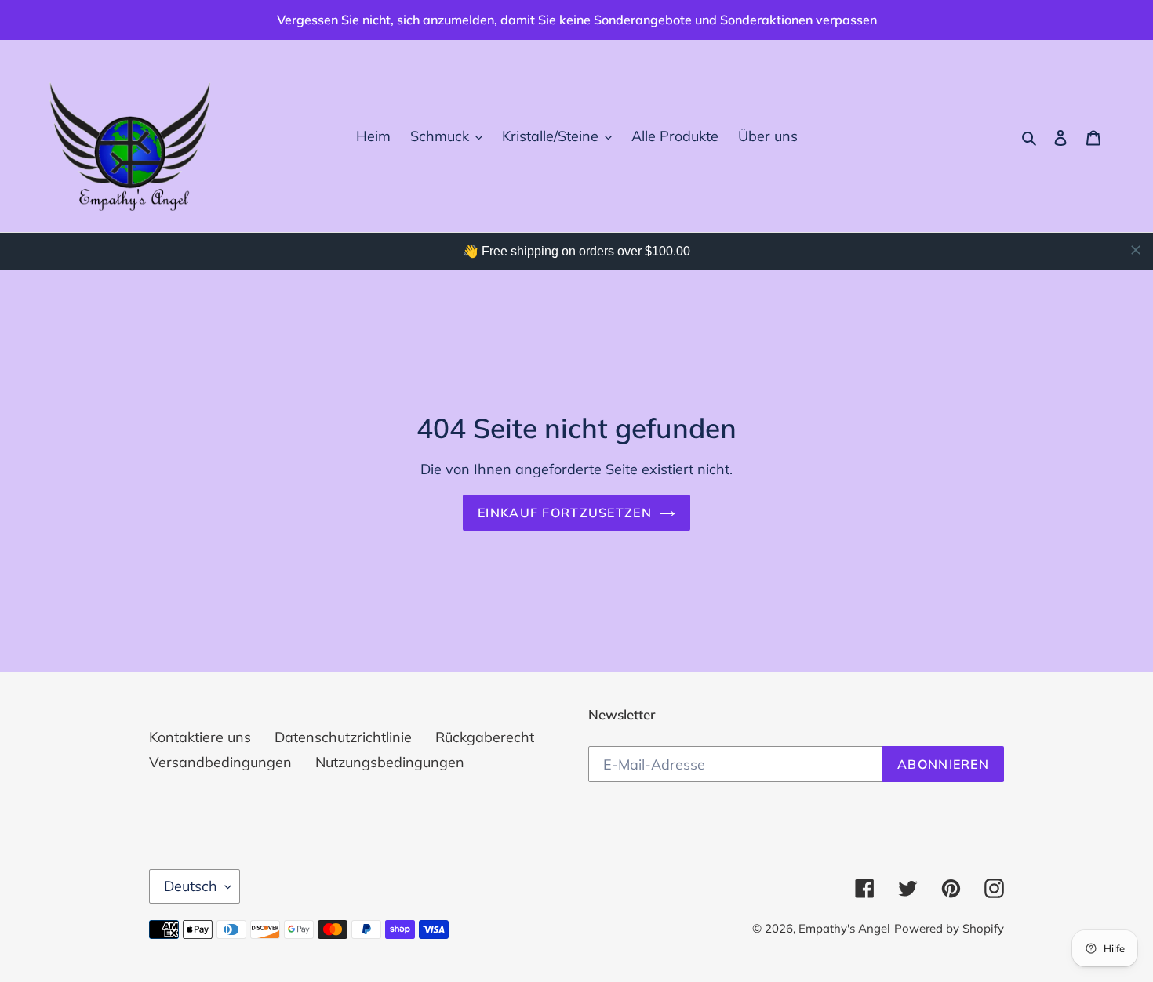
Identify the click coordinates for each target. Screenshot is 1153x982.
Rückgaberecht (484, 737)
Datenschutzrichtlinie (343, 737)
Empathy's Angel (844, 928)
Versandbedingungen (220, 762)
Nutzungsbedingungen (389, 762)
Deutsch (190, 886)
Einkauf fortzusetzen (565, 512)
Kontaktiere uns (200, 737)
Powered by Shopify (949, 928)
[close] (1136, 250)
